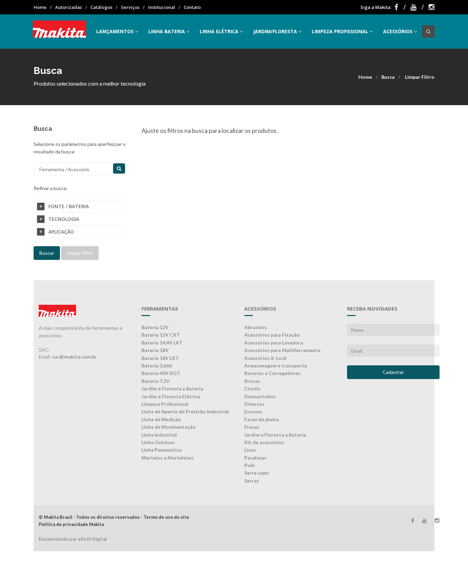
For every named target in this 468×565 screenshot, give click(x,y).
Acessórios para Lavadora (273, 343)
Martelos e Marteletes (167, 458)
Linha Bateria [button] (166, 31)
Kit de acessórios (264, 442)
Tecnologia (63, 219)
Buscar (46, 253)
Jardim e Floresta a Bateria (172, 388)
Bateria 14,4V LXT (162, 343)
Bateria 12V (155, 327)
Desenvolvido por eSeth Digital (73, 539)
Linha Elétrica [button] (219, 31)
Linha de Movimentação (168, 427)
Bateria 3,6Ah (156, 365)
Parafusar (255, 458)
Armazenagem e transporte (275, 365)
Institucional (161, 7)
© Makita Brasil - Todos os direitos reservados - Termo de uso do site (114, 517)
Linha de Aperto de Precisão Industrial (185, 411)
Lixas (250, 450)
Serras (251, 481)
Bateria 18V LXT (160, 358)
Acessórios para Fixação (272, 335)
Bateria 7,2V (155, 381)
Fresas (251, 427)
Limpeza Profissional (164, 404)
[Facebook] (400, 7)
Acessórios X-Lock (265, 358)
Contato (192, 7)
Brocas (252, 381)
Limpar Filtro (419, 77)
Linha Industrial (159, 435)
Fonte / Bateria (68, 206)
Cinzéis (252, 388)
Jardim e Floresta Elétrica (170, 396)
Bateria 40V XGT (160, 373)
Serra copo (256, 473)
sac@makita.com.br (74, 357)
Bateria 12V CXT (160, 335)
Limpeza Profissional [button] (340, 31)
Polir (249, 465)
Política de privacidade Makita (71, 524)
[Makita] (59, 31)
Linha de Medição (161, 419)
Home (40, 7)
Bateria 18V (155, 350)
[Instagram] (431, 7)
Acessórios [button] (397, 31)
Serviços (130, 7)
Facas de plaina (261, 419)
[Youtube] (417, 7)
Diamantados (259, 396)
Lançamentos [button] (115, 31)
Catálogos (101, 7)
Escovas (253, 411)
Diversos (254, 404)
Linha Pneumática (161, 450)
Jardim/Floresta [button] (275, 31)
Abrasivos (255, 327)
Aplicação (61, 231)
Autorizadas (68, 7)
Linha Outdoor (158, 442)
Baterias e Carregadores (272, 373)
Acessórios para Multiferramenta (282, 350)
